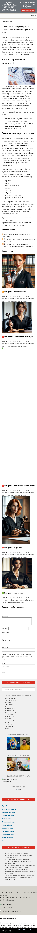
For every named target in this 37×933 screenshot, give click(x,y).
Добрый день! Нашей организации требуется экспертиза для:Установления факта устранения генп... (18, 861)
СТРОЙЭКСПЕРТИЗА (7, 21)
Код (6, 616)
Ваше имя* (5, 633)
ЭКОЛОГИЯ (8, 719)
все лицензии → (6, 781)
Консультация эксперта (18, 847)
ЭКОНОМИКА (9, 704)
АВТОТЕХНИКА (9, 725)
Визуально (3, 616)
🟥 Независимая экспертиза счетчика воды (17, 337)
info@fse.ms (27, 7)
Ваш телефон (6, 640)
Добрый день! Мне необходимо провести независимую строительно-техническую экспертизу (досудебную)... (20, 871)
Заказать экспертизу (28, 10)
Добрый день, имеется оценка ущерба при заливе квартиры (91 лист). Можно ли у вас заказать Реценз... (19, 878)
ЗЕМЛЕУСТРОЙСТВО (10, 700)
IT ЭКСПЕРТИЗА (9, 717)
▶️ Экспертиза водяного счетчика (14, 292)
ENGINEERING (9, 702)
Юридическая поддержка (18, 682)
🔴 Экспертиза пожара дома (12, 547)
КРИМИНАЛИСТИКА (10, 708)
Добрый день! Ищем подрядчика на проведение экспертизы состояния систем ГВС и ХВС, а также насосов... (19, 855)
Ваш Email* (5, 628)
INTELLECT (8, 723)
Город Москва (6, 806)
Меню (33, 16)
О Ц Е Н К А (8, 706)
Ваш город (5, 647)
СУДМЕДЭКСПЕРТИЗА (11, 712)
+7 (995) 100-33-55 (28, 5)
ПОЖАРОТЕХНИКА (10, 710)
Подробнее (30, 928)
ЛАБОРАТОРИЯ (9, 727)
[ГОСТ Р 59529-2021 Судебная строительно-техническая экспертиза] (18, 790)
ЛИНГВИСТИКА (9, 715)
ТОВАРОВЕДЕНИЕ (10, 721)
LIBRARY (7, 729)
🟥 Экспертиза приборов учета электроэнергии (18, 486)
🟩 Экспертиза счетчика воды (12, 593)
